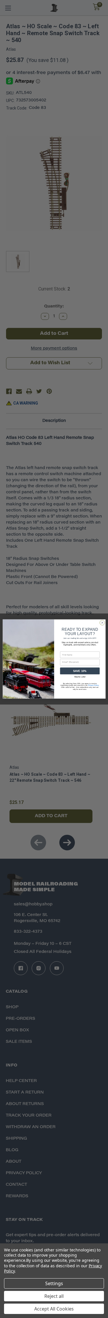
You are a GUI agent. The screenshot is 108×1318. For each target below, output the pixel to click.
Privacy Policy (93, 685)
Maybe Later (79, 677)
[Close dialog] (102, 622)
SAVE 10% (79, 671)
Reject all (54, 1296)
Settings (54, 1283)
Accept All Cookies (54, 1309)
